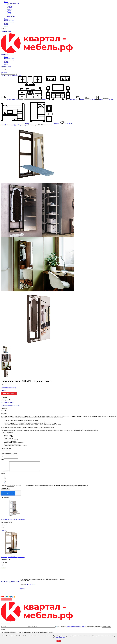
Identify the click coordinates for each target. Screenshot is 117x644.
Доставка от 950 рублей (7, 402)
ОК (58, 640)
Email (2, 459)
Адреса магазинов (9, 21)
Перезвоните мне (16, 75)
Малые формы (11, 16)
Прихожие (10, 14)
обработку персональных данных (76, 626)
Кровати (9, 7)
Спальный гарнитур (65, 580)
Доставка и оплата (9, 20)
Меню (2, 54)
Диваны (9, 12)
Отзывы (6, 23)
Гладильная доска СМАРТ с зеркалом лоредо (13, 557)
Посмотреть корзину (8, 393)
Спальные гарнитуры (13, 3)
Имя (2, 456)
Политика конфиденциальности (10, 581)
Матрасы (9, 9)
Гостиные (9, 6)
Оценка (3, 473)
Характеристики (5, 405)
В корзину (3, 390)
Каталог (6, 2)
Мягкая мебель (64, 590)
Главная (6, 19)
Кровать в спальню (65, 585)
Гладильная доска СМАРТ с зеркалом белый (13, 519)
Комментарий (5, 471)
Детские (9, 13)
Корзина (3, 72)
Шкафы (9, 10)
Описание (12, 405)
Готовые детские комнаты (67, 591)
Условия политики (60, 637)
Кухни (9, 4)
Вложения (4, 485)
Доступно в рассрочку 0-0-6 (8, 387)
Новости (6, 24)
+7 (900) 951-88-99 (6, 31)
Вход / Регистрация (6, 75)
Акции (6, 26)
